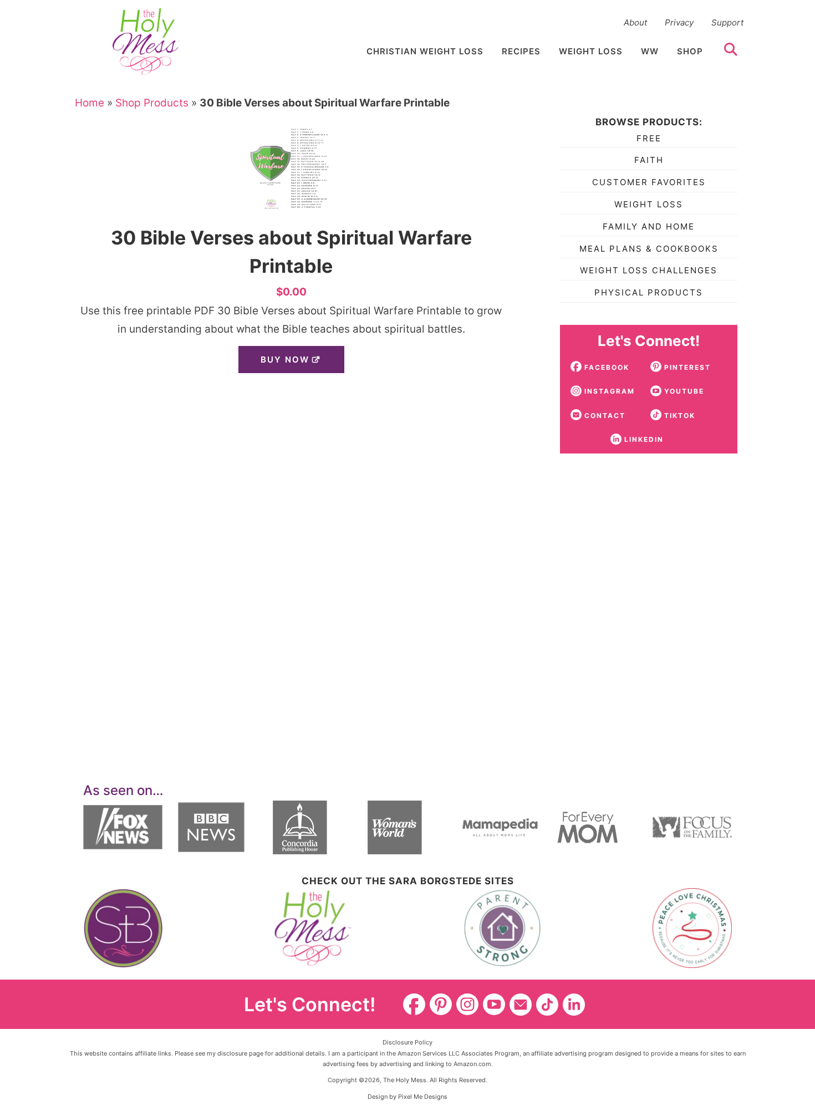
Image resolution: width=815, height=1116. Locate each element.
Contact (521, 1004)
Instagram (467, 1004)
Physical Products (648, 292)
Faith (649, 160)
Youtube (494, 1004)
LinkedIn (574, 1004)
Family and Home (649, 226)
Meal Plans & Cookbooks (649, 248)
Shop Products (152, 102)
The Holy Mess (146, 41)
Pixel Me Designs (422, 1096)
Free (648, 138)
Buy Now (285, 359)
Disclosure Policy (407, 1042)
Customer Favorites (649, 182)
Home (89, 102)
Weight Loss (648, 204)
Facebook (414, 1004)
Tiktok (547, 1004)
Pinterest (441, 1004)
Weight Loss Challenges (648, 270)
